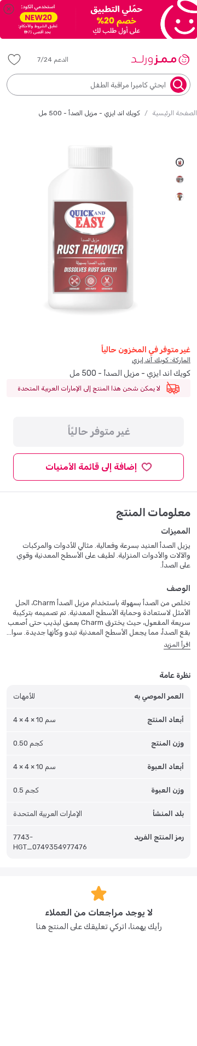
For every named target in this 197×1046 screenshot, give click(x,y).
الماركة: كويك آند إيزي (161, 360)
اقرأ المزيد (177, 644)
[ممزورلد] (160, 59)
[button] (60, 59)
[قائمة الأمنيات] (14, 59)
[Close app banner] (8, 8)
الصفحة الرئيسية (174, 113)
